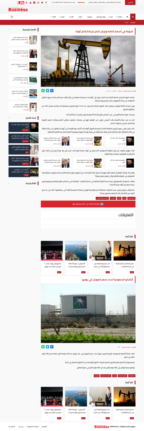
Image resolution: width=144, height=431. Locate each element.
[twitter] (47, 90)
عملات (80, 16)
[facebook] (52, 90)
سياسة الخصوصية (32, 426)
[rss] (26, 2)
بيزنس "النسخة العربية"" (127, 347)
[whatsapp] (43, 90)
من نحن (21, 426)
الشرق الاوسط (122, 376)
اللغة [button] (54, 16)
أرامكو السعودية (105, 376)
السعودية (131, 376)
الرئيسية (133, 22)
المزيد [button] (62, 16)
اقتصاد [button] (119, 16)
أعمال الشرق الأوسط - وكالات (126, 91)
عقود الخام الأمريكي (102, 198)
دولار (114, 376)
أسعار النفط (131, 198)
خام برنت (113, 198)
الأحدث (71, 16)
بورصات (89, 16)
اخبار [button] (111, 16)
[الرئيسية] (127, 16)
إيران (124, 198)
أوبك (119, 198)
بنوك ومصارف (100, 16)
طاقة (126, 22)
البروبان (97, 376)
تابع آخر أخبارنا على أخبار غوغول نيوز (86, 204)
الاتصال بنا (12, 426)
